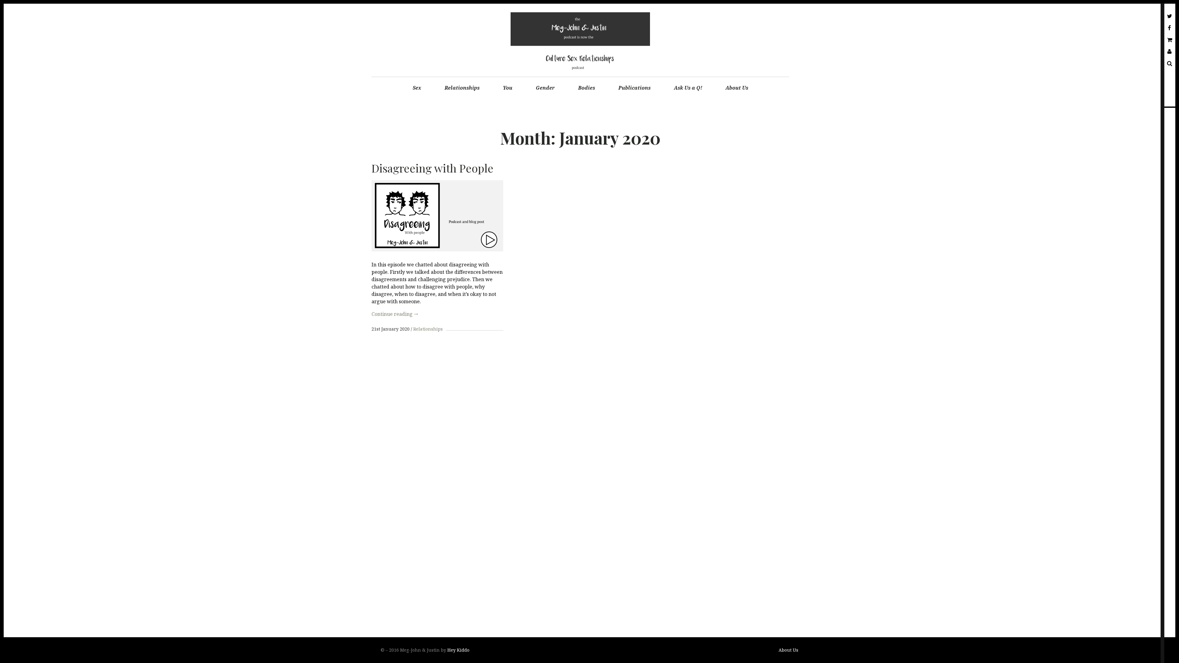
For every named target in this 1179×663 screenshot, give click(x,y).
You (507, 87)
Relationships (462, 87)
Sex (417, 87)
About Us (737, 87)
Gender (545, 87)
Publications (634, 87)
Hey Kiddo (458, 650)
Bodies (586, 87)
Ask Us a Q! (688, 87)
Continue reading (395, 314)
